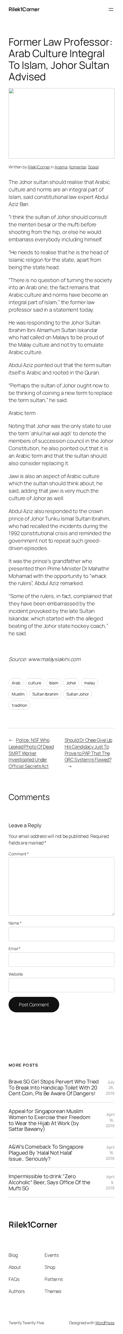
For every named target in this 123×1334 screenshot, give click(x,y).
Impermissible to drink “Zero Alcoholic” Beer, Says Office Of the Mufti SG (49, 1182)
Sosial (93, 167)
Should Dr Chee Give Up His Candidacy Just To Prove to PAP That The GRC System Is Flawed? (88, 750)
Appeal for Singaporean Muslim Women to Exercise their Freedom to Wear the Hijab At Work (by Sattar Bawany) (49, 1120)
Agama (61, 167)
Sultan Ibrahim (45, 694)
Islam (54, 683)
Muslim (18, 694)
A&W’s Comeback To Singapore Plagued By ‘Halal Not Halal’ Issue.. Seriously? (46, 1153)
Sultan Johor (77, 694)
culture (34, 683)
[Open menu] (111, 9)
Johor (71, 683)
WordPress (104, 1322)
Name (15, 923)
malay (89, 683)
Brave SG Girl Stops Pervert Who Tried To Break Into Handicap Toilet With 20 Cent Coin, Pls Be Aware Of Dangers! (54, 1087)
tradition (19, 705)
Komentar (77, 167)
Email (15, 948)
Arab (16, 683)
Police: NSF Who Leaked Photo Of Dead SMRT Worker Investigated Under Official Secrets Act (31, 753)
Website (16, 974)
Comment (19, 854)
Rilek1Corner (24, 9)
